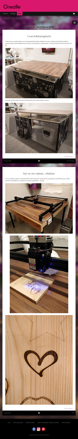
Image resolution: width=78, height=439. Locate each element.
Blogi (19, 13)
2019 (12, 18)
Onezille (46, 435)
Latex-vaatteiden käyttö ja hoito (48, 422)
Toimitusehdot (18, 422)
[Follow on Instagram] (39, 430)
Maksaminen (30, 422)
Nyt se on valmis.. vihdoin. (39, 173)
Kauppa (13, 13)
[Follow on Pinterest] (43, 430)
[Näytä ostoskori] (74, 13)
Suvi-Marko (69, 156)
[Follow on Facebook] (34, 430)
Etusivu (5, 13)
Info (9, 422)
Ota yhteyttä (66, 422)
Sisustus (71, 160)
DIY (68, 160)
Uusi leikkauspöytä (39, 36)
